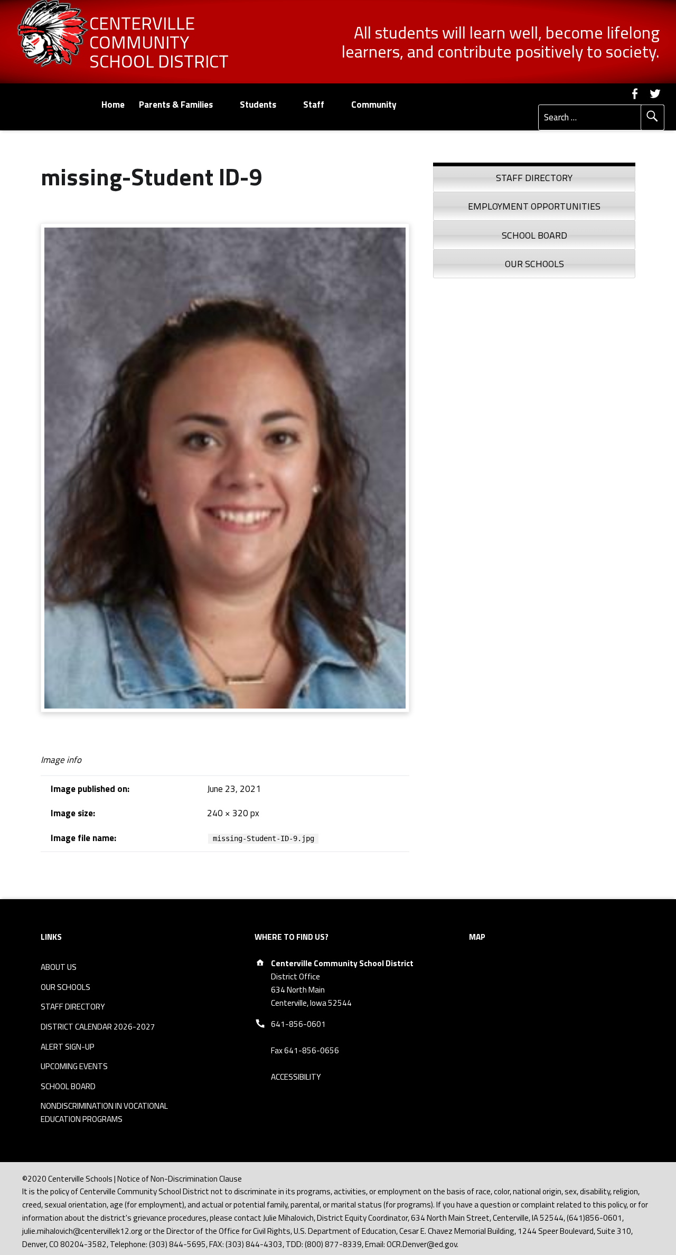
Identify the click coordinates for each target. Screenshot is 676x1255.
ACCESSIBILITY (296, 1077)
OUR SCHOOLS (65, 987)
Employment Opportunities (534, 206)
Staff (313, 104)
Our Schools (534, 264)
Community (374, 104)
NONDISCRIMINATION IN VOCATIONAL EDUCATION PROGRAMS (104, 1112)
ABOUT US (59, 967)
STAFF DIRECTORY (73, 1007)
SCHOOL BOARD (68, 1086)
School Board (534, 235)
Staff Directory (534, 178)
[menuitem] (113, 105)
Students (258, 104)
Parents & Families (176, 104)
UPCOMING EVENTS (74, 1066)
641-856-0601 (298, 1024)
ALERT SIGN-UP (68, 1047)
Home (113, 104)
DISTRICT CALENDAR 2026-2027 (98, 1027)
